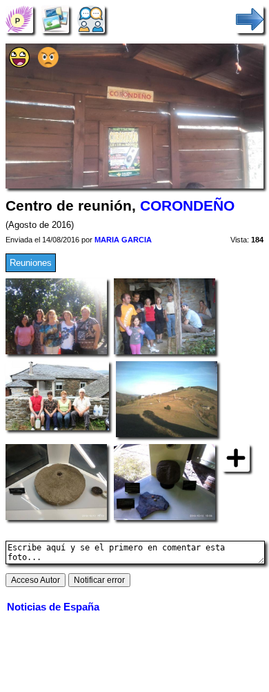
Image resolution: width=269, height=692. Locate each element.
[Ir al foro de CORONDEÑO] (91, 19)
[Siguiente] (249, 19)
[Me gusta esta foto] (19, 64)
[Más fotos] (236, 457)
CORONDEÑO (187, 206)
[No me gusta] (48, 64)
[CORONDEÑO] (19, 19)
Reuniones (31, 263)
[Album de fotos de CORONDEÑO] (55, 19)
